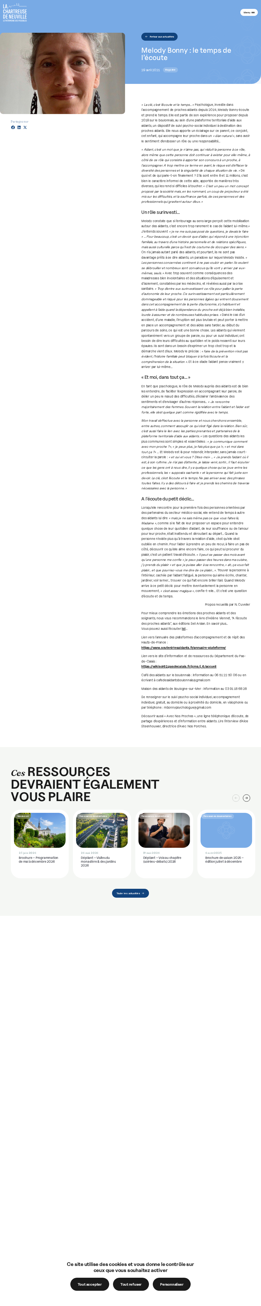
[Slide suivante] (246, 798)
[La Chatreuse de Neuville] (15, 12)
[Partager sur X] (25, 127)
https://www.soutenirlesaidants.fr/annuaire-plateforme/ (183, 648)
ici (183, 628)
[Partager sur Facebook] (13, 127)
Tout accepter (90, 1284)
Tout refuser (131, 1284)
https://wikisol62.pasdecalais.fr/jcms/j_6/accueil (178, 666)
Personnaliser (171, 1284)
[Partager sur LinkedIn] (19, 127)
